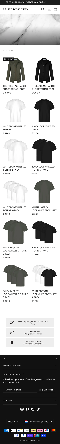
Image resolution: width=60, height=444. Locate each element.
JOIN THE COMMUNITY (13, 374)
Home (5, 50)
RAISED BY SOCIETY (12, 366)
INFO (5, 358)
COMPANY (7, 401)
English (11, 421)
